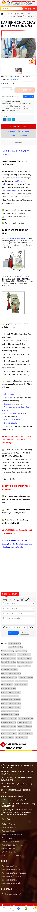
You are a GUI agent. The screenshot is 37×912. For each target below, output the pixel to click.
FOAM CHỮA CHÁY (9, 848)
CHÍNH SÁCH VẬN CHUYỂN (12, 883)
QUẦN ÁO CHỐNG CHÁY (11, 841)
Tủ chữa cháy (9, 397)
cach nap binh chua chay (25, 718)
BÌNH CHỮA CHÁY (9, 824)
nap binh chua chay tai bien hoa (11, 692)
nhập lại (25, 633)
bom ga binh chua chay (8, 688)
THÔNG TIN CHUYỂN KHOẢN (12, 894)
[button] (26, 9)
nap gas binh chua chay (24, 726)
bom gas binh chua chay (25, 733)
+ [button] (11, 89)
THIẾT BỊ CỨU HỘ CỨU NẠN (12, 855)
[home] (2, 14)
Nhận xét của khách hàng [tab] (19, 131)
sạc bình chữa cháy (21, 651)
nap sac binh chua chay (24, 722)
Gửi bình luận (13, 633)
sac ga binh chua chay (21, 685)
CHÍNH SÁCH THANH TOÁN (12, 869)
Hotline (26, 911)
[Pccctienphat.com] (18, 5)
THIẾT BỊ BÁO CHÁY (9, 838)
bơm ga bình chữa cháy (8, 662)
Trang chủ (11, 911)
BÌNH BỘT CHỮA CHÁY (18, 238)
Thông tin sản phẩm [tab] (19, 127)
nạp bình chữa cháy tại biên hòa (11, 673)
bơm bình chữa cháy (7, 651)
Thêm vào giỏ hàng (25, 90)
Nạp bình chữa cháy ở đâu (9, 670)
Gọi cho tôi (29, 96)
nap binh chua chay (7, 681)
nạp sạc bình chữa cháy (15, 647)
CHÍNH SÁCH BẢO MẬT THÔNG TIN (14, 873)
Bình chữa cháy (10, 404)
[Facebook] (4, 119)
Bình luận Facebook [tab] (19, 136)
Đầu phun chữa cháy (12, 420)
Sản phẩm (5, 819)
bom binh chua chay (21, 681)
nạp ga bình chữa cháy (24, 658)
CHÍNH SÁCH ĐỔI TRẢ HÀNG (12, 876)
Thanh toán (6, 889)
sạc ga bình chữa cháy (24, 666)
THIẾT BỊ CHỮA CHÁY (10, 852)
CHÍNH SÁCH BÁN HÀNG (11, 866)
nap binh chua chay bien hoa (10, 696)
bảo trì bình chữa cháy (24, 655)
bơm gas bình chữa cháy (24, 662)
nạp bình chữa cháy (11, 190)
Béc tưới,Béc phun (11, 423)
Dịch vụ (4, 861)
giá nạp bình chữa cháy (26, 677)
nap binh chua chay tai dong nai (11, 700)
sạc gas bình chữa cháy (8, 730)
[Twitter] (9, 119)
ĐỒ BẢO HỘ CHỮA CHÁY (11, 831)
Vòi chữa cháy (9, 394)
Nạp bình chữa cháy (14, 643)
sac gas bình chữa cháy (8, 666)
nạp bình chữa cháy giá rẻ (9, 677)
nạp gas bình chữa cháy (8, 658)
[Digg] (13, 119)
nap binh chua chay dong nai (10, 715)
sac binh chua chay (7, 685)
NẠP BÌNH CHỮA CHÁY (10, 828)
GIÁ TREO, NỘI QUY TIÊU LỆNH (13, 845)
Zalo (18, 911)
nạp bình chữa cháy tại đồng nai (11, 703)
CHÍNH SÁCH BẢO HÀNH (11, 880)
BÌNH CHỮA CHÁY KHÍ (22, 277)
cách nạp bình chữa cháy (8, 718)
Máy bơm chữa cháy (12, 413)
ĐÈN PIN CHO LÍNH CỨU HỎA (12, 834)
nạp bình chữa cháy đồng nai (10, 711)
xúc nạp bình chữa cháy (8, 655)
